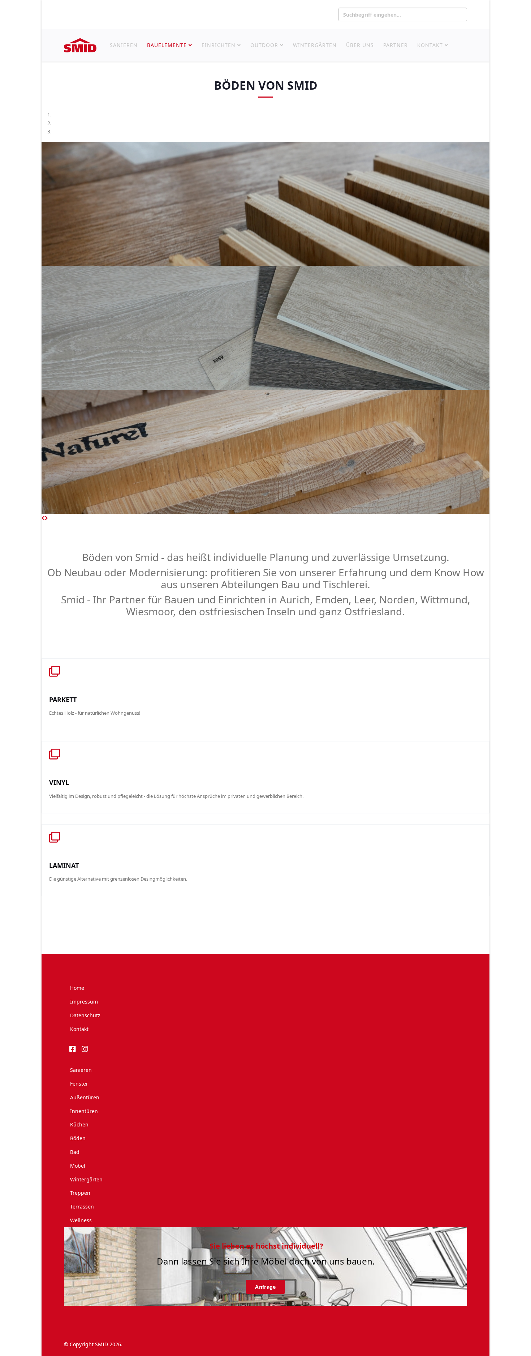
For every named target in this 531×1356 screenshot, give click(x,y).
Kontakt (430, 45)
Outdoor (264, 45)
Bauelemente (167, 45)
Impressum (84, 1001)
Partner (395, 45)
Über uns (360, 45)
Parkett (63, 699)
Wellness (81, 1220)
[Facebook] (73, 1047)
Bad (74, 1151)
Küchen (79, 1124)
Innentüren (84, 1111)
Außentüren (84, 1097)
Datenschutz (85, 1015)
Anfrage (265, 1286)
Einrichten (219, 45)
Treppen (80, 1192)
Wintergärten (315, 45)
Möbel (77, 1165)
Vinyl (59, 782)
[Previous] (43, 517)
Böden (78, 1138)
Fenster (79, 1083)
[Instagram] (86, 1047)
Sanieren (124, 45)
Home (77, 987)
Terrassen (82, 1206)
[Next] (46, 517)
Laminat (64, 865)
